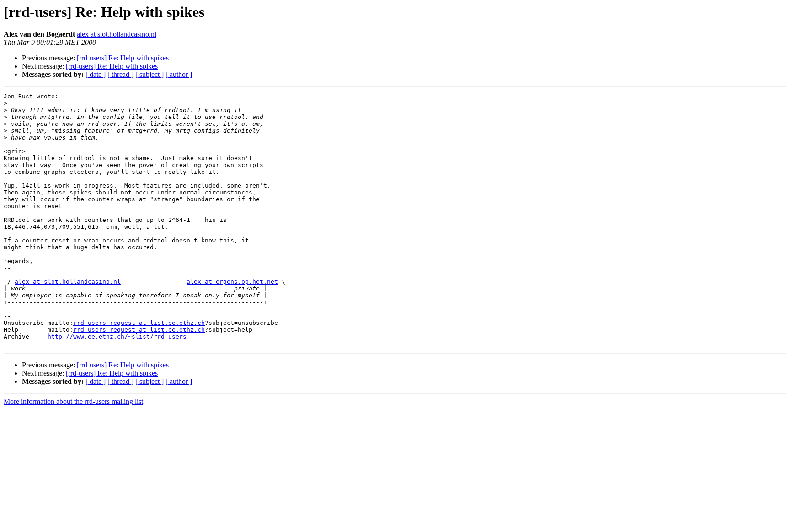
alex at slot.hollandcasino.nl (116, 34)
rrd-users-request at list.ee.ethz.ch (139, 322)
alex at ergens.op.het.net (232, 281)
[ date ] (95, 74)
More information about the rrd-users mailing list (73, 401)
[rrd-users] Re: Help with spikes (123, 58)
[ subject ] (149, 74)
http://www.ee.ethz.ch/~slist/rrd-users (117, 336)
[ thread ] (120, 74)
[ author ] (178, 74)
